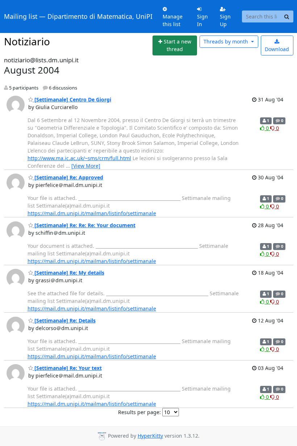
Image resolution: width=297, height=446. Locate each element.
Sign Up (225, 20)
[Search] (286, 17)
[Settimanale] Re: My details (68, 272)
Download (277, 49)
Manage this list (173, 20)
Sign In (202, 20)
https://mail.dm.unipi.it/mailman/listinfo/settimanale (92, 213)
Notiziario (27, 41)
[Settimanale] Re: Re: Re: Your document (84, 225)
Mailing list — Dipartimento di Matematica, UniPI (78, 16)
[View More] (85, 165)
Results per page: (139, 412)
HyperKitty (150, 435)
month (227, 41)
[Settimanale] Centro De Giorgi (72, 99)
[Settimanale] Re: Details (64, 320)
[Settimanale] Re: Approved (68, 177)
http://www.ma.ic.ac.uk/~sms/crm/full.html (79, 158)
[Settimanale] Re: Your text (67, 367)
